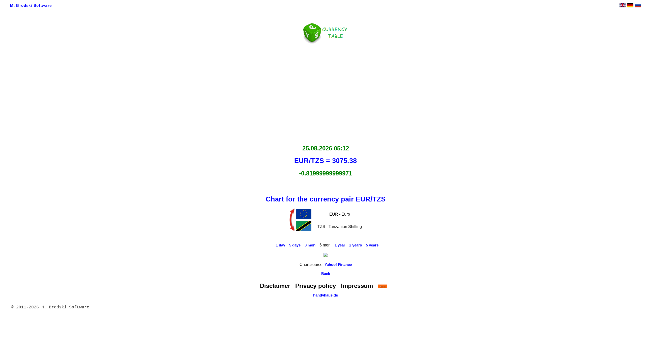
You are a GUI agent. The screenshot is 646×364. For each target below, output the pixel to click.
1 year (340, 245)
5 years (372, 245)
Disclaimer (275, 285)
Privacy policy (315, 285)
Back (325, 274)
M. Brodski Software (31, 6)
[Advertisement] (325, 92)
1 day (280, 245)
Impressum (357, 285)
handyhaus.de (325, 295)
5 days (295, 245)
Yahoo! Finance (338, 265)
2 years (355, 245)
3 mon (310, 245)
